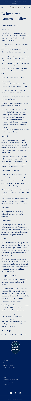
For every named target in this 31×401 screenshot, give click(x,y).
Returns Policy (8, 382)
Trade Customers (9, 367)
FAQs (5, 377)
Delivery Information (10, 379)
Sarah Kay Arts (15, 399)
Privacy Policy (8, 365)
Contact (6, 384)
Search (5, 360)
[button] (2, 7)
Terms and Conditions (10, 363)
